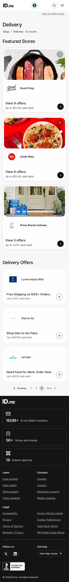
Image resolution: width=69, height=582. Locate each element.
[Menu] (62, 5)
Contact (41, 485)
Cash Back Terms (47, 526)
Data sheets (10, 485)
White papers (10, 491)
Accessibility (10, 513)
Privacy (7, 519)
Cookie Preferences (48, 519)
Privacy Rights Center (50, 513)
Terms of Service (13, 526)
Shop (6, 31)
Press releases (11, 498)
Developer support (48, 491)
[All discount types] (34, 5)
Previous (21, 388)
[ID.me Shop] (10, 5)
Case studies (10, 478)
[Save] (60, 54)
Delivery (18, 31)
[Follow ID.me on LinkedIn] (15, 553)
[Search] (54, 5)
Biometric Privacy (13, 532)
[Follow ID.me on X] (6, 553)
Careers (42, 478)
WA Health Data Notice (51, 532)
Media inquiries (46, 498)
